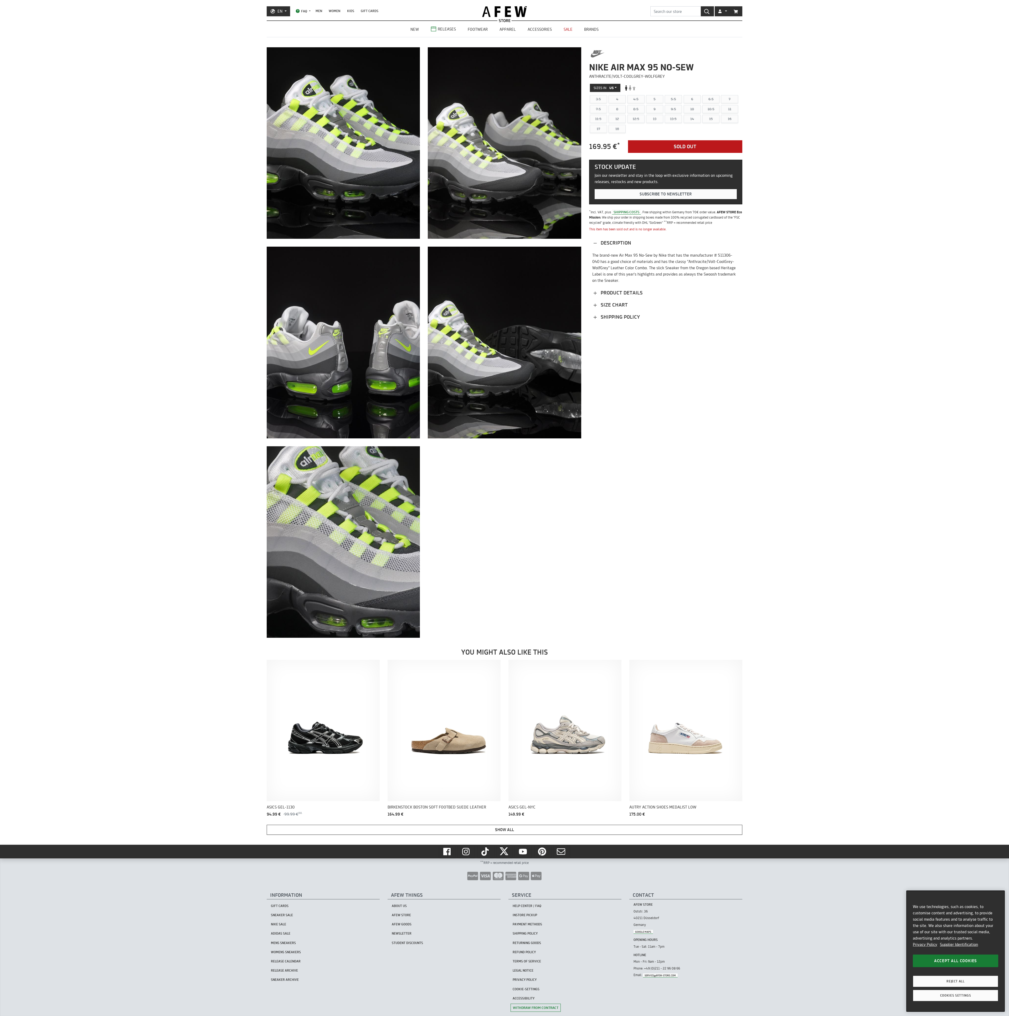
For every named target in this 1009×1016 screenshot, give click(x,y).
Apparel (508, 29)
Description (615, 243)
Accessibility (523, 998)
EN (280, 11)
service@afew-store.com (660, 975)
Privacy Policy (925, 944)
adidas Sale (280, 933)
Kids (350, 11)
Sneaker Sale (282, 915)
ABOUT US (399, 906)
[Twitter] (504, 852)
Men (319, 11)
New (414, 29)
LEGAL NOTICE (523, 970)
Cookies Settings (955, 995)
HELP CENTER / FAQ (527, 906)
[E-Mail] (561, 852)
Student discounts (407, 943)
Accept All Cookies (955, 960)
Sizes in (604, 88)
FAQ (304, 11)
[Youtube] (523, 852)
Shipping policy (619, 317)
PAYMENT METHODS (527, 924)
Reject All (955, 981)
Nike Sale (278, 924)
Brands (591, 29)
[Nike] (597, 53)
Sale (568, 29)
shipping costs (626, 212)
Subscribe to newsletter (666, 194)
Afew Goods (401, 924)
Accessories (540, 29)
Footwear (478, 29)
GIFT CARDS (369, 11)
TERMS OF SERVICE (527, 961)
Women (334, 11)
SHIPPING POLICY (525, 933)
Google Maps (643, 931)
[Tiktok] (485, 852)
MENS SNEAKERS (283, 943)
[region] (955, 951)
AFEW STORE (504, 11)
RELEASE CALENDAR (286, 961)
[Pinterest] (542, 852)
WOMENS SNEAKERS (286, 952)
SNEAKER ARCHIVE (285, 980)
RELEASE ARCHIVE (284, 970)
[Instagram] (466, 852)
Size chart (613, 305)
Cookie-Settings (526, 989)
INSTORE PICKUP (525, 915)
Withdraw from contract (535, 1007)
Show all (504, 829)
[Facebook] (447, 852)
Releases (447, 29)
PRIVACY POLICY (525, 980)
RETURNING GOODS (527, 943)
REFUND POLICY (524, 952)
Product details (621, 293)
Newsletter (401, 933)
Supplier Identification (959, 944)
